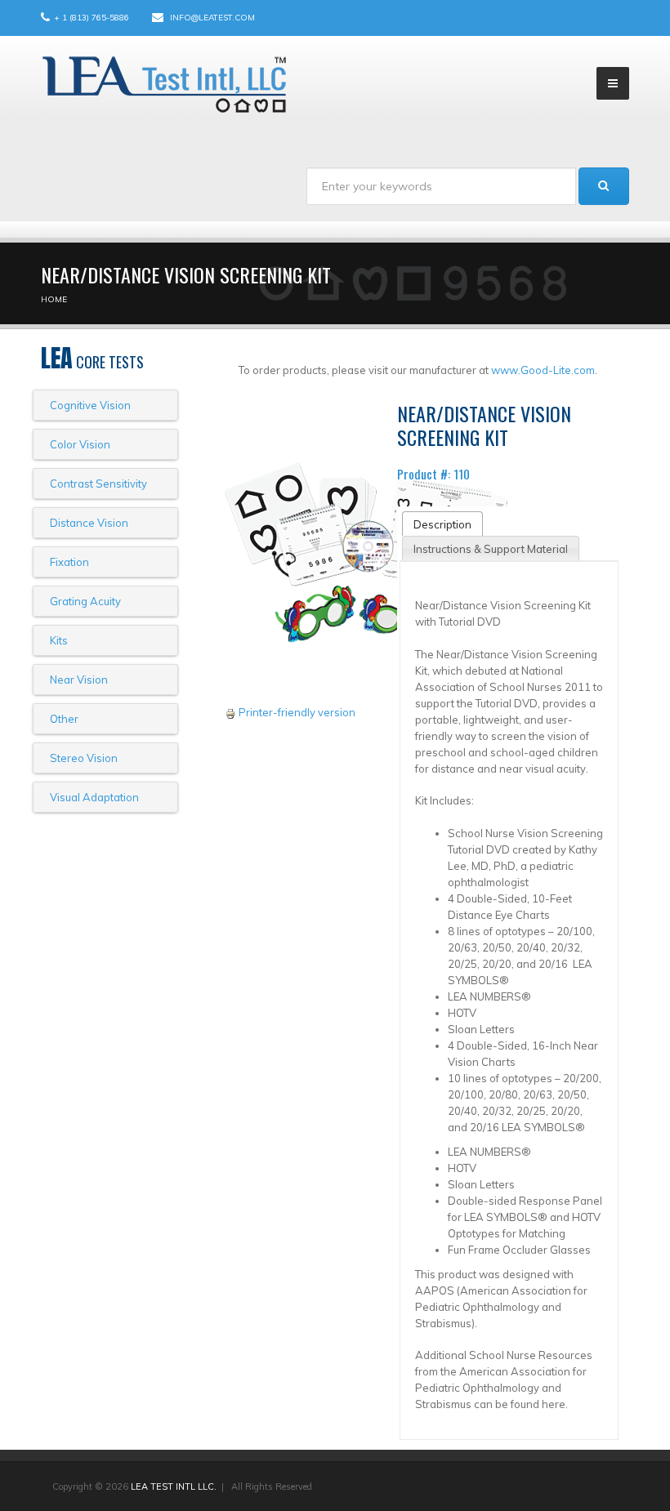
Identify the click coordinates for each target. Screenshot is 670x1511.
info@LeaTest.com (212, 17)
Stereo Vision (84, 757)
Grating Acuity (85, 601)
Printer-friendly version (297, 712)
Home (54, 299)
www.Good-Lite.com (543, 370)
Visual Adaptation (94, 797)
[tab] (442, 523)
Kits (59, 640)
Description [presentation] (442, 524)
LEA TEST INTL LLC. (174, 1486)
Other (64, 718)
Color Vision (80, 444)
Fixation (69, 561)
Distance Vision (89, 522)
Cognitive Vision (90, 405)
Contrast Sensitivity (98, 483)
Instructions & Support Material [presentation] (490, 548)
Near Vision (79, 679)
